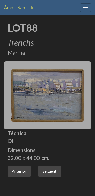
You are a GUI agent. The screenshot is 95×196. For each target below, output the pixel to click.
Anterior (19, 171)
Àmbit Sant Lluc (20, 7)
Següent (49, 171)
